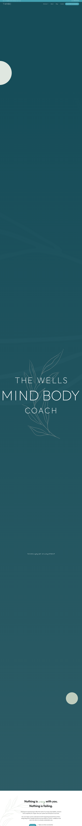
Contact (62, 4)
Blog (57, 4)
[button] (45, 4)
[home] (7, 4)
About (52, 4)
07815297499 (76, 0)
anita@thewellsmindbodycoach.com (13, 0)
